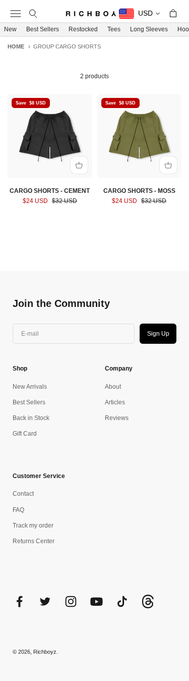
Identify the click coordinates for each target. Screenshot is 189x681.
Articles (115, 402)
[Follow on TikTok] (122, 601)
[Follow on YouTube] (96, 601)
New (10, 29)
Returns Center (33, 541)
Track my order (33, 525)
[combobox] (140, 14)
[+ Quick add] (79, 165)
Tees (113, 29)
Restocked (83, 29)
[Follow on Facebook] (19, 601)
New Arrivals (30, 386)
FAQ (18, 509)
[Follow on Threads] (148, 606)
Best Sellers (42, 29)
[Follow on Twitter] (45, 601)
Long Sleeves (149, 29)
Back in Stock (31, 418)
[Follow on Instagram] (71, 601)
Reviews (117, 418)
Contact (23, 493)
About (113, 386)
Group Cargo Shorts (67, 46)
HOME (16, 46)
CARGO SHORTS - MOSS (139, 190)
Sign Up (158, 333)
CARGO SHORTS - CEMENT (50, 190)
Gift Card (25, 433)
